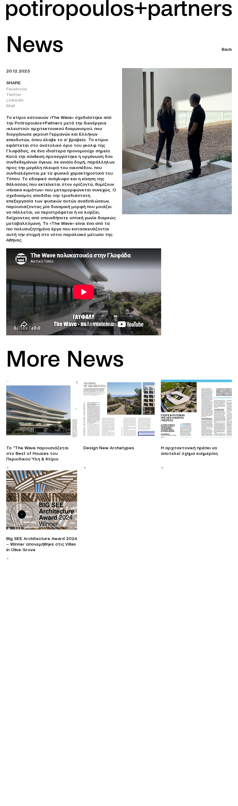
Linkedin (15, 100)
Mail (10, 105)
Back (227, 49)
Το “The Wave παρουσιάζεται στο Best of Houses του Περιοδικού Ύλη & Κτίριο (37, 453)
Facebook (16, 89)
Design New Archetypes (108, 448)
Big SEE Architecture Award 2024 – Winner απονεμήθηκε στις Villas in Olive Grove (41, 544)
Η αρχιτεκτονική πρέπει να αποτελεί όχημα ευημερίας (189, 450)
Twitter (14, 94)
